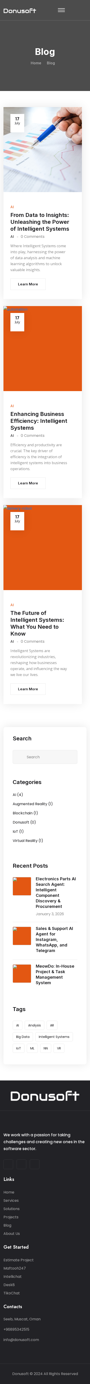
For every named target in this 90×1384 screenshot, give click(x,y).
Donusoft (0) (24, 822)
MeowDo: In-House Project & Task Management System (55, 974)
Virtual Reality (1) (28, 840)
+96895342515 (16, 1329)
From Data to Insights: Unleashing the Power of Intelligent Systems (39, 222)
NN (46, 1048)
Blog (7, 1225)
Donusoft (20, 1373)
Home (36, 63)
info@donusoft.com (21, 1339)
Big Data (23, 1036)
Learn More (28, 284)
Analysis (34, 1025)
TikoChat (11, 1293)
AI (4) (18, 794)
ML (32, 1048)
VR (59, 1048)
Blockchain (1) (25, 813)
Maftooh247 (14, 1268)
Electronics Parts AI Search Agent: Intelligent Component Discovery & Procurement (56, 892)
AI (12, 207)
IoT (18, 1048)
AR (52, 1025)
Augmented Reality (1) (33, 804)
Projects (10, 1217)
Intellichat (12, 1276)
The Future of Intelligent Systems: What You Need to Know (37, 623)
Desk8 (9, 1284)
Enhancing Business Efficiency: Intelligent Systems (38, 421)
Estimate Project (18, 1260)
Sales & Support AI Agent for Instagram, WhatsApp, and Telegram (54, 939)
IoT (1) (18, 831)
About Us (11, 1233)
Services (11, 1200)
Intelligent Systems (54, 1036)
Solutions (11, 1208)
